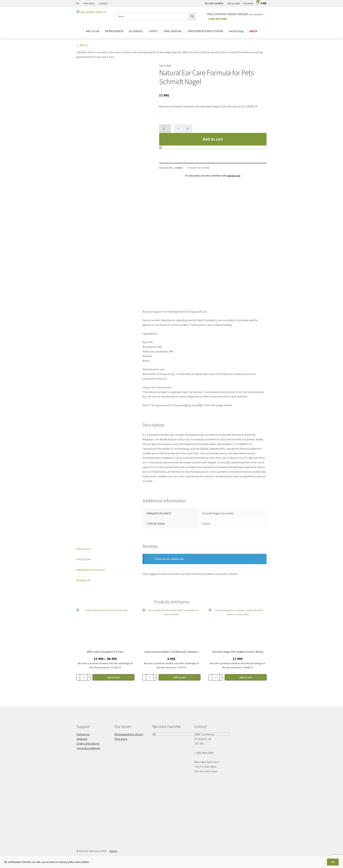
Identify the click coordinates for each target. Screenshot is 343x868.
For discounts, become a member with (212, 175)
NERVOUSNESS (114, 31)
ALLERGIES (136, 31)
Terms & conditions (88, 748)
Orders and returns (87, 743)
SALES (253, 31)
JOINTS (153, 31)
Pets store (121, 739)
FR (77, 3)
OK (332, 862)
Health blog (236, 31)
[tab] (105, 549)
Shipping (81, 739)
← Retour (82, 45)
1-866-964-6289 (217, 19)
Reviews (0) (83, 580)
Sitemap (113, 851)
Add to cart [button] (179, 677)
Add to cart (213, 139)
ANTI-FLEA (92, 31)
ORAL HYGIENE (172, 31)
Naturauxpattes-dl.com (129, 734)
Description (83, 549)
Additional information (90, 569)
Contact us (83, 734)
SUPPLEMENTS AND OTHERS (205, 31)
